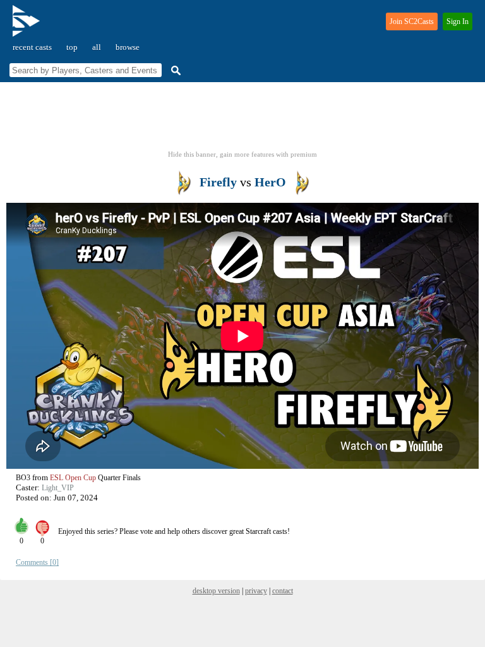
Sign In (457, 21)
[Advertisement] (242, 120)
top (72, 47)
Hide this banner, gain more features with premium (242, 154)
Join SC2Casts (412, 21)
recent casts (32, 47)
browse (128, 47)
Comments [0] (37, 562)
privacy (256, 590)
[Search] (174, 70)
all (96, 47)
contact (282, 590)
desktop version (216, 590)
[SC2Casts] (27, 26)
